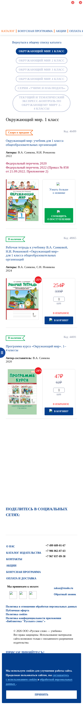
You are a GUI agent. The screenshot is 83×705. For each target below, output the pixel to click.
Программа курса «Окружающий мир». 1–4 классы (36, 348)
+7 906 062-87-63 (55, 550)
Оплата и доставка (21, 578)
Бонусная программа (23, 572)
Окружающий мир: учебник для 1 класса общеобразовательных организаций (35, 142)
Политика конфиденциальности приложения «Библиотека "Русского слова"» (33, 620)
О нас (10, 546)
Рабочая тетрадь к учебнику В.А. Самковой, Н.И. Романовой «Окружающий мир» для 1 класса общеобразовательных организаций (37, 253)
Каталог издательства (23, 552)
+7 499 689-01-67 (55, 545)
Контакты (14, 559)
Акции (11, 565)
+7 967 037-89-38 (55, 556)
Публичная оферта (17, 610)
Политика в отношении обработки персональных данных (41, 606)
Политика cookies (16, 614)
